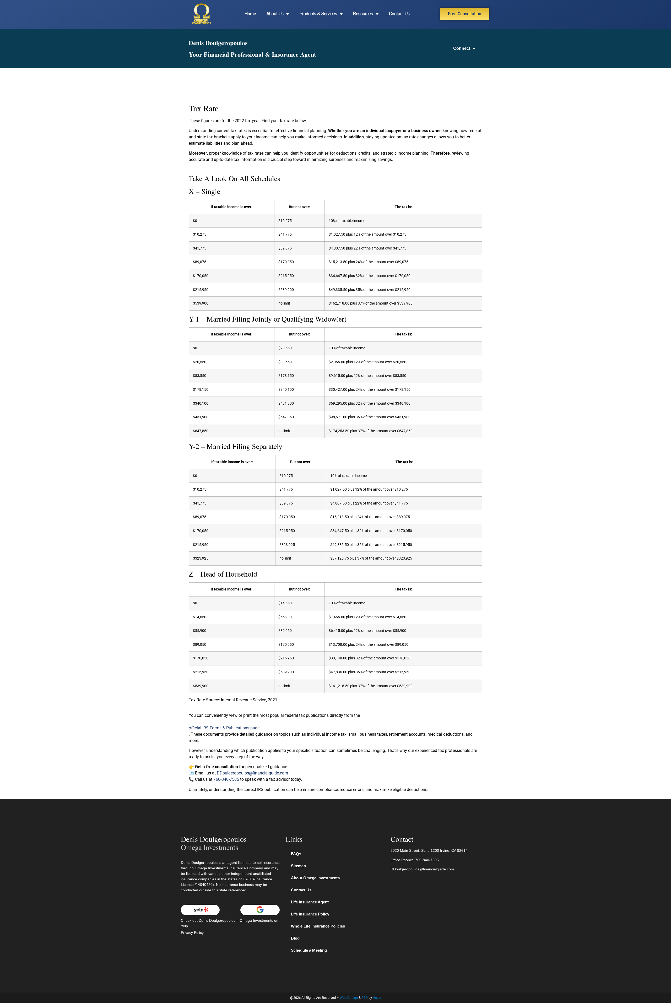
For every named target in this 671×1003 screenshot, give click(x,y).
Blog (295, 938)
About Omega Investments (315, 878)
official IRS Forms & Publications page (224, 727)
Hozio (377, 998)
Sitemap (298, 866)
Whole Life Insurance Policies (318, 926)
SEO (364, 998)
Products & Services (318, 14)
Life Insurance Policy (310, 914)
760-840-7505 (226, 779)
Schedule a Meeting (309, 950)
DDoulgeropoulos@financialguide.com (252, 773)
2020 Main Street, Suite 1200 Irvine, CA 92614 (429, 850)
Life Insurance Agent (310, 902)
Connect (461, 48)
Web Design (349, 998)
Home (250, 14)
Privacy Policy (192, 932)
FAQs (296, 854)
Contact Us (399, 14)
